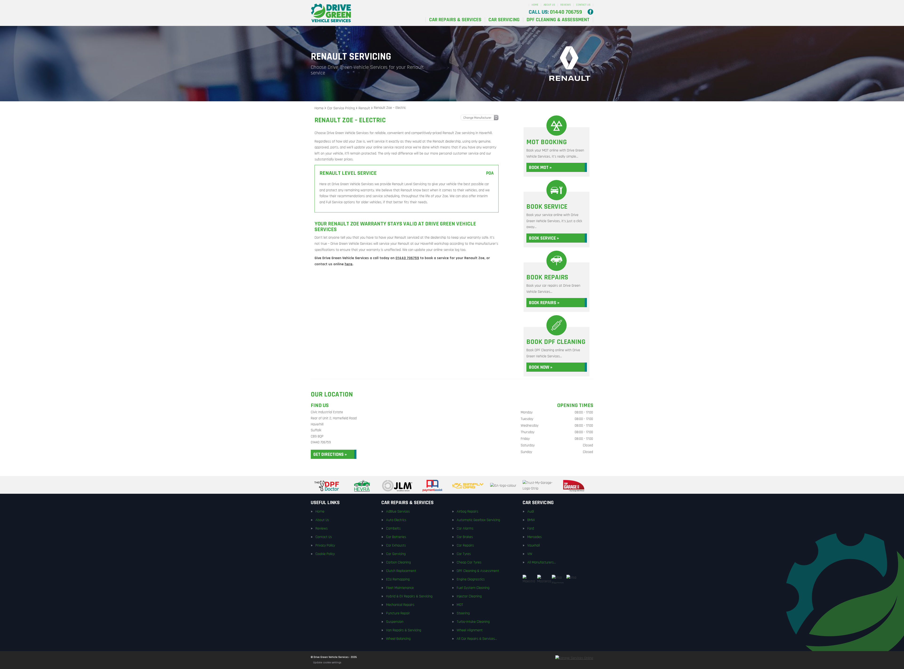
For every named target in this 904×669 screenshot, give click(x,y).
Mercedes (534, 537)
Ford (530, 528)
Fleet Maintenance (400, 588)
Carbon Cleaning (398, 562)
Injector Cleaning (469, 596)
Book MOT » (540, 167)
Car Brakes (465, 537)
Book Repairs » (544, 303)
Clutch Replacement (401, 571)
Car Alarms (465, 528)
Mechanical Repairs (400, 605)
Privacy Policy (325, 545)
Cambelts (393, 528)
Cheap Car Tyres (469, 562)
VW (529, 554)
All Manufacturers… (541, 562)
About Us (549, 5)
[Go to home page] (331, 13)
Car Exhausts (396, 545)
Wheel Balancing (398, 639)
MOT (460, 605)
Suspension (395, 622)
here (348, 264)
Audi (530, 512)
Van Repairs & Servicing (403, 630)
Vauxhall (533, 545)
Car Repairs (465, 545)
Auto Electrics (396, 520)
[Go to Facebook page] (590, 12)
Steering (463, 613)
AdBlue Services (398, 512)
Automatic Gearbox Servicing (478, 520)
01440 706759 (555, 12)
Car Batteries (396, 537)
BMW (531, 520)
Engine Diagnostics (471, 579)
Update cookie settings (327, 662)
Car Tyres (464, 554)
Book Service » (544, 238)
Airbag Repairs (467, 512)
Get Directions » (330, 454)
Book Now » (540, 367)
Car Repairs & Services (455, 19)
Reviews (565, 5)
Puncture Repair (398, 613)
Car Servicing (504, 19)
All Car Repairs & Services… (477, 639)
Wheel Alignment (470, 630)
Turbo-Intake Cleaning (473, 622)
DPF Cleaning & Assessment (558, 19)
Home (535, 5)
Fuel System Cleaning (473, 588)
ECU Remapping (398, 579)
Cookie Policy (325, 554)
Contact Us (583, 5)
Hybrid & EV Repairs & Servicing (409, 596)
